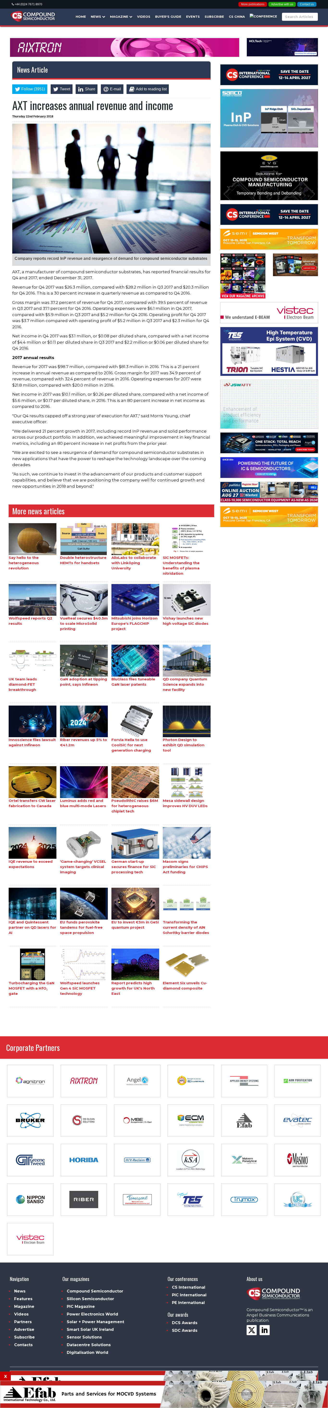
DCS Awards (184, 1323)
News (96, 16)
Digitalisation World (87, 1352)
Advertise (24, 1329)
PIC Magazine (81, 1306)
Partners (23, 1322)
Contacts (23, 1345)
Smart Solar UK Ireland (90, 1329)
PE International (188, 1302)
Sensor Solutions (84, 1337)
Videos (143, 16)
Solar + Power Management (95, 1322)
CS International (188, 1287)
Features (23, 1299)
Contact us (307, 4)
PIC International (189, 1295)
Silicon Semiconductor (90, 1299)
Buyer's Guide (168, 16)
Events (193, 16)
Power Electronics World (92, 1314)
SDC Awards (184, 1330)
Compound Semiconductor (95, 1291)
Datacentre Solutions (89, 1345)
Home (81, 16)
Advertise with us (282, 4)
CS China (237, 16)
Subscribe (214, 16)
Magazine (119, 16)
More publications (252, 4)
